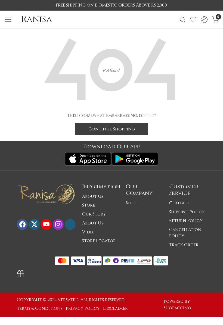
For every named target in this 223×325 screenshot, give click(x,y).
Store (88, 205)
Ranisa (36, 19)
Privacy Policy (83, 308)
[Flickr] (70, 224)
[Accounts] (204, 19)
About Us (92, 196)
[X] (34, 224)
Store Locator (99, 241)
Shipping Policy (187, 212)
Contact (179, 203)
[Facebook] (22, 224)
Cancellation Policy (185, 233)
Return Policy (186, 221)
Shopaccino (177, 308)
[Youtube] (46, 224)
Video (88, 232)
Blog (131, 203)
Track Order (184, 245)
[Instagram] (58, 224)
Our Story (94, 214)
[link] (182, 19)
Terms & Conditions (40, 308)
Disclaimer (115, 308)
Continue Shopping (111, 129)
